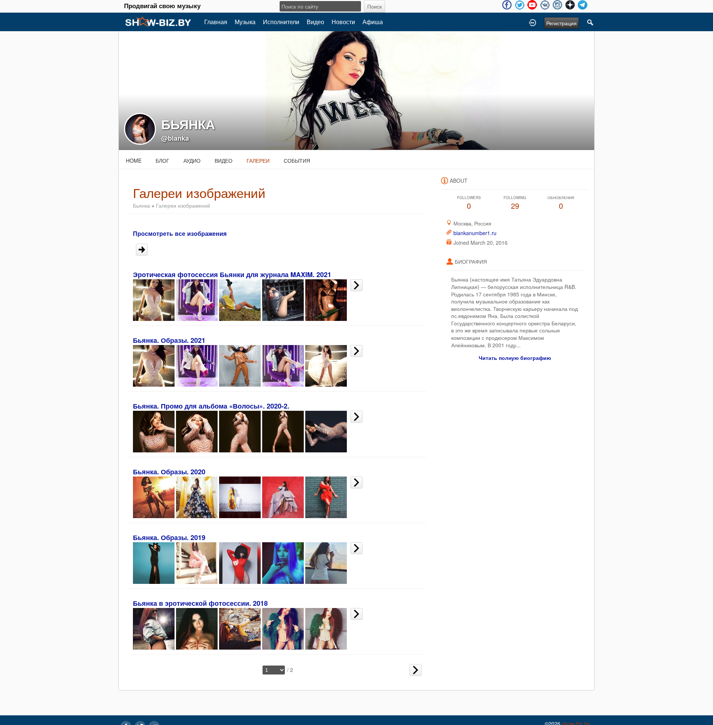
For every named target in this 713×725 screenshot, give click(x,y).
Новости (343, 21)
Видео (315, 21)
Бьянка (141, 205)
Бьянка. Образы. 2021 (169, 340)
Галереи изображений (183, 205)
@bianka (175, 138)
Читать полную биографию (515, 357)
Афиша (372, 21)
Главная (215, 21)
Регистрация (561, 23)
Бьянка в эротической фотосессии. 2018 (200, 603)
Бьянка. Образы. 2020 (169, 472)
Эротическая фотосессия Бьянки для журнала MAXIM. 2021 (232, 274)
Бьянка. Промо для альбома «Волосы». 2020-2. (211, 406)
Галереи (258, 160)
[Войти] (532, 22)
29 (515, 203)
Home (133, 160)
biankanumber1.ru (475, 233)
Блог (162, 160)
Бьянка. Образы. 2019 (169, 537)
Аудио (192, 160)
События (297, 160)
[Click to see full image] (356, 90)
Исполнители (281, 21)
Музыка (245, 21)
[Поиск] (590, 22)
